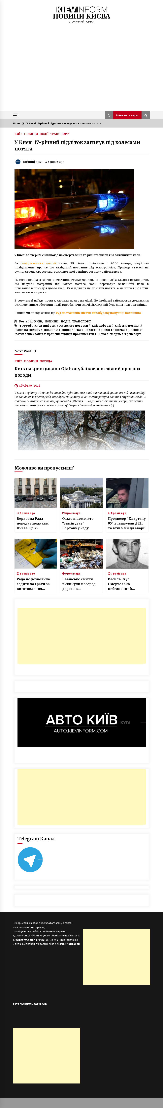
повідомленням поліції (38, 263)
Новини (49, 330)
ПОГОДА (46, 361)
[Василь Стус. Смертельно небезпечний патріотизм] (127, 554)
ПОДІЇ (44, 133)
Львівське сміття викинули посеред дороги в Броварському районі (79, 584)
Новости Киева (113, 330)
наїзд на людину (28, 330)
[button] (109, 115)
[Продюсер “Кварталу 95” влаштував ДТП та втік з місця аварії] (127, 493)
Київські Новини (127, 325)
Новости (91, 330)
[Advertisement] (81, 81)
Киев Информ (45, 325)
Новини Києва (70, 330)
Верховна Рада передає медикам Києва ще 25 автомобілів (33, 523)
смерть (115, 334)
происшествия (58, 334)
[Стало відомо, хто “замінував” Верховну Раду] (81, 493)
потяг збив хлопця (29, 334)
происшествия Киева (89, 334)
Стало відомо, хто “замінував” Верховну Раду (77, 523)
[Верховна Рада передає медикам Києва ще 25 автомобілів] (36, 493)
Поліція (133, 330)
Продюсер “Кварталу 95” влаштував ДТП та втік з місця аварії (127, 523)
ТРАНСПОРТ (59, 133)
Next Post (23, 351)
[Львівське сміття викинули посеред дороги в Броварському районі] (81, 554)
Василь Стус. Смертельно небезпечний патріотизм (120, 584)
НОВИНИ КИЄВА (81, 16)
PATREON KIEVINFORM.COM (30, 1004)
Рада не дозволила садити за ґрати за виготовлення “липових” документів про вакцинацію (33, 584)
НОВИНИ (31, 133)
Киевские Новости (73, 325)
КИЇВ (18, 133)
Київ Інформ (101, 325)
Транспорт (132, 334)
